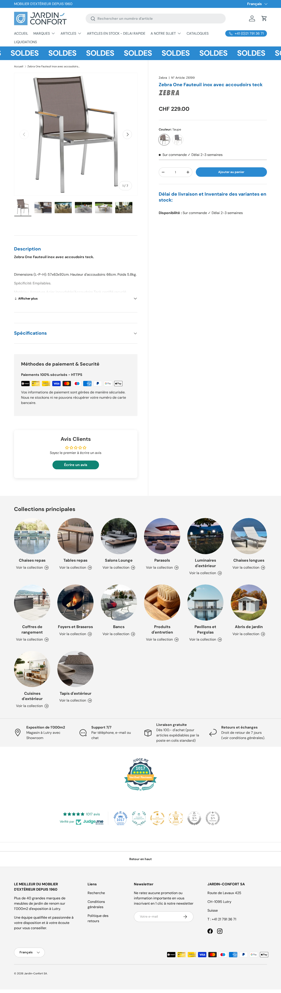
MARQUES (41, 33)
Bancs (118, 626)
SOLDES (50, 53)
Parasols (162, 560)
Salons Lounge (119, 560)
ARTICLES (68, 33)
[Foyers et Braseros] (75, 602)
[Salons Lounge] (119, 536)
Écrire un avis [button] (75, 465)
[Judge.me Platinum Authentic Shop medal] (139, 818)
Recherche (96, 893)
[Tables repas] (75, 536)
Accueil (18, 66)
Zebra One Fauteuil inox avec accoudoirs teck (53, 66)
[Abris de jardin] (249, 602)
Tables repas (75, 560)
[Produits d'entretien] (162, 602)
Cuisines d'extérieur (32, 696)
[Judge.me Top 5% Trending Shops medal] (213, 818)
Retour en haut (140, 859)
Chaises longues (248, 560)
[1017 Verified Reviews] (140, 791)
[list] (75, 134)
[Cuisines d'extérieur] (32, 669)
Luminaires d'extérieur (205, 563)
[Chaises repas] (32, 536)
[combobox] (156, 18)
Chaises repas (32, 560)
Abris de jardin (249, 626)
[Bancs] (119, 602)
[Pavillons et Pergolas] (205, 602)
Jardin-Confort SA (35, 973)
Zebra (163, 78)
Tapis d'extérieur (75, 693)
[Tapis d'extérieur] (75, 669)
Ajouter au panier (231, 172)
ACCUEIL (21, 33)
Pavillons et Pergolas (205, 629)
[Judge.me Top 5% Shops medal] (194, 818)
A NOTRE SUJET (163, 33)
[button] (264, 18)
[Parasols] (162, 536)
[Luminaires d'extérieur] (205, 536)
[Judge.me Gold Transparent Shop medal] (157, 818)
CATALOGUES (198, 33)
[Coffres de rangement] (32, 602)
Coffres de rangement (32, 629)
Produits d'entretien (162, 629)
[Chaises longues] (249, 536)
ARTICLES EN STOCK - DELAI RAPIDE (116, 33)
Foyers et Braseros (75, 626)
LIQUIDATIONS (25, 42)
